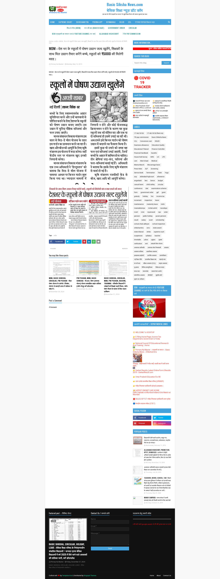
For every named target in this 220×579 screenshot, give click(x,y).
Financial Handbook (141, 153)
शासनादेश (145, 271)
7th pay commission (141, 137)
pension (137, 216)
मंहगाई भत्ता (162, 259)
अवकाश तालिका (138, 251)
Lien (135, 161)
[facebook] (142, 418)
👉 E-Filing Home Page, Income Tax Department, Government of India (147, 338)
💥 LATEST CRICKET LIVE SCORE (146, 390)
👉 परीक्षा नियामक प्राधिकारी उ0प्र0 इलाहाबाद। (148, 386)
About (159, 575)
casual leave (138, 184)
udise (146, 240)
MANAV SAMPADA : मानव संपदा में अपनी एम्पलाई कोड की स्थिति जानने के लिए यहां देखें (157, 498)
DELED (157, 141)
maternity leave (152, 204)
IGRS (152, 157)
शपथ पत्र (137, 271)
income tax (160, 196)
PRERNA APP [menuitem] (97, 22)
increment (137, 200)
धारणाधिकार (163, 255)
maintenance (139, 204)
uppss (153, 240)
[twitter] (162, 418)
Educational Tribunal (141, 149)
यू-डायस (136, 267)
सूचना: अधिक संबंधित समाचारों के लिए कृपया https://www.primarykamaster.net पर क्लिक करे (162, 49)
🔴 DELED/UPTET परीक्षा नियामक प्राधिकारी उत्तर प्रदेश (151, 399)
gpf (157, 192)
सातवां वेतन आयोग (157, 271)
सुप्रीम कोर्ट (159, 275)
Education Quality (158, 145)
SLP (146, 169)
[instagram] (162, 423)
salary (143, 220)
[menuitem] (73, 28)
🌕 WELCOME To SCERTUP (143, 332)
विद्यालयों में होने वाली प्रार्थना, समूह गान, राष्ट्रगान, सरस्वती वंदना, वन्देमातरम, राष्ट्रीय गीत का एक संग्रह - (157, 440)
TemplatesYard (67, 575)
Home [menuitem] (52, 22)
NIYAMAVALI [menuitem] (111, 22)
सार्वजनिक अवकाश (139, 275)
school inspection (158, 224)
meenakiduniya (139, 208)
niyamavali (151, 212)
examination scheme (158, 188)
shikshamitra (138, 228)
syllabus (149, 236)
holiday (145, 196)
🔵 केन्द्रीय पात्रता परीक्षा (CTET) (144, 403)
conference (138, 188)
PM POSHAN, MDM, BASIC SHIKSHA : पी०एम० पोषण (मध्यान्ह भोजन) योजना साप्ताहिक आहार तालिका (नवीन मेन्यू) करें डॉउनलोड (89, 282)
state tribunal (138, 232)
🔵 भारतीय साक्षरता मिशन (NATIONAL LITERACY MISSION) (160, 118)
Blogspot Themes (90, 575)
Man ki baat (144, 161)
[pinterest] (142, 423)
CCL (135, 141)
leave (157, 200)
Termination (150, 173)
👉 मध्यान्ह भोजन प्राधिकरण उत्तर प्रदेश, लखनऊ (161, 107)
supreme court (159, 232)
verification (138, 244)
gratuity (137, 196)
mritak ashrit (152, 208)
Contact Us (167, 575)
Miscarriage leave (153, 165)
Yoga (166, 173)
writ (146, 244)
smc (148, 228)
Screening (154, 169)
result (136, 220)
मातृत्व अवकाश (163, 263)
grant (164, 192)
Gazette (154, 153)
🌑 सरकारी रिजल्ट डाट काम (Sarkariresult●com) (141, 102)
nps (159, 212)
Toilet (160, 173)
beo (146, 180)
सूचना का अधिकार (139, 279)
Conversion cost (146, 141)
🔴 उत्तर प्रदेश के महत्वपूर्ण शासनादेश (141, 116)
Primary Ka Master (57, 64)
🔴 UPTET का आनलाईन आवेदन (160, 112)
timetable (137, 240)
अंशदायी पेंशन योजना (156, 244)
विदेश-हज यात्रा (160, 267)
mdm (56, 41)
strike (149, 232)
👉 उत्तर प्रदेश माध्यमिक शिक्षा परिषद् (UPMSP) (148, 381)
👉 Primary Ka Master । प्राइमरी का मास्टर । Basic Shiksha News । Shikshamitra (151, 351)
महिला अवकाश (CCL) (149, 263)
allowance (160, 177)
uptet (160, 240)
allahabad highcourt (147, 177)
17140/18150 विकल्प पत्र (155, 133)
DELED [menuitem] (121, 22)
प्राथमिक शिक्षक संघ (150, 259)
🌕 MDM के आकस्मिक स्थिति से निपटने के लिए (162, 102)
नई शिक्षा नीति (138, 259)
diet (147, 188)
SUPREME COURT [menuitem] (65, 22)
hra (152, 196)
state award (157, 228)
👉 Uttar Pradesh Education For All (146, 377)
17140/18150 (139, 133)
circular (160, 184)
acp (135, 177)
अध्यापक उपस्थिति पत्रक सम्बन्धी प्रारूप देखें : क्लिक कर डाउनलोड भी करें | (157, 468)
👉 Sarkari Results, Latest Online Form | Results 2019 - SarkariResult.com (152, 371)
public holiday (148, 216)
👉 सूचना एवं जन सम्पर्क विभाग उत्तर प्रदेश (142, 111)
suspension (138, 236)
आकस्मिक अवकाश (151, 251)
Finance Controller (158, 149)
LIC (158, 157)
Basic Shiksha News (159, 137)
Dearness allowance (141, 145)
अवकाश (166, 247)
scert (151, 220)
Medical (154, 161)
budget (160, 180)
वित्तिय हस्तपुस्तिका (147, 267)
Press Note (138, 169)
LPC (163, 157)
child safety (150, 184)
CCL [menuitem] (129, 22)
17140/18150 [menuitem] (57, 27)
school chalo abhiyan (141, 224)
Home (51, 41)
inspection (148, 200)
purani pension (161, 216)
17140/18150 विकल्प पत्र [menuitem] (145, 22)
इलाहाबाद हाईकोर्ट (139, 255)
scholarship (160, 220)
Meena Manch (139, 165)
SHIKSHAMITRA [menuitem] (82, 22)
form (136, 192)
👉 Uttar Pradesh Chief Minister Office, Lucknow (142, 107)
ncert (136, 212)
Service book (138, 173)
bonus (152, 180)
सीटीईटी (150, 275)
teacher (157, 236)
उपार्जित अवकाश (151, 255)
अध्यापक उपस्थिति (139, 247)
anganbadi (138, 180)
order (166, 212)
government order (147, 192)
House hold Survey (140, 157)
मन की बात (137, 263)
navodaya (163, 208)
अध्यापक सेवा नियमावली (154, 247)
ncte (142, 212)
